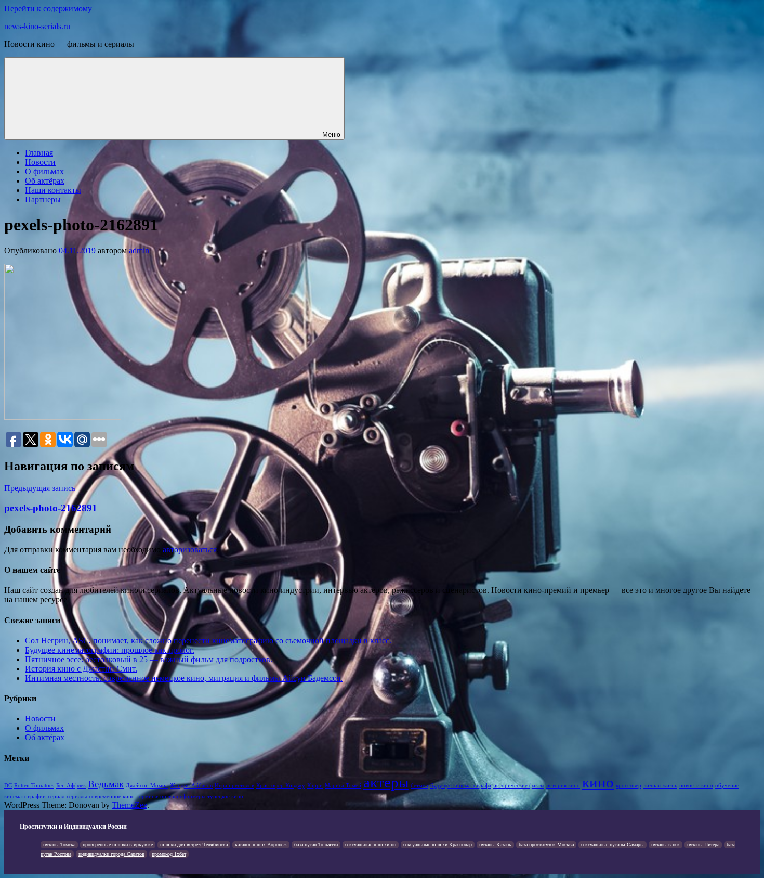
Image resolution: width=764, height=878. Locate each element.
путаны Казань (495, 844)
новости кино (696, 786)
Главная (39, 152)
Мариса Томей (343, 786)
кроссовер (628, 786)
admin (139, 250)
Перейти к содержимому (48, 8)
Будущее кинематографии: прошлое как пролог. (109, 649)
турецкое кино (225, 796)
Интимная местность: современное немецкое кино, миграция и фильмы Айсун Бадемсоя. (184, 678)
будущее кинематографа (460, 786)
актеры (386, 782)
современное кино (112, 796)
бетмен (419, 786)
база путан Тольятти (316, 844)
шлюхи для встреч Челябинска (194, 844)
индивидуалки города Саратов (111, 854)
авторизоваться (190, 549)
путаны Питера (703, 844)
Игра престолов (234, 786)
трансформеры (186, 796)
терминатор (151, 796)
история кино (563, 786)
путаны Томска (59, 844)
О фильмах (44, 171)
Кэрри (315, 786)
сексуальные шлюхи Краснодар (437, 844)
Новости (40, 162)
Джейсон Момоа (147, 786)
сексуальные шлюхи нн (370, 844)
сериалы (77, 796)
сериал (56, 796)
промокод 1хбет (169, 854)
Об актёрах (44, 180)
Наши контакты (53, 190)
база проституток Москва (546, 844)
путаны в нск (665, 844)
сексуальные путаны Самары (612, 844)
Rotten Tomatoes (34, 786)
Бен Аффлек (71, 786)
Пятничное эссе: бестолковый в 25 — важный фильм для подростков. (148, 659)
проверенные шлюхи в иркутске (118, 844)
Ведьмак (106, 784)
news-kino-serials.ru (37, 26)
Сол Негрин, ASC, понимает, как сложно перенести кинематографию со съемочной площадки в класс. (208, 640)
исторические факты (518, 786)
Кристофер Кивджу (280, 786)
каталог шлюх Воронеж (261, 844)
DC (8, 786)
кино (598, 782)
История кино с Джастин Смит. (81, 668)
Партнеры (43, 199)
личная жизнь (660, 786)
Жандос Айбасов (191, 786)
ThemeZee (129, 804)
